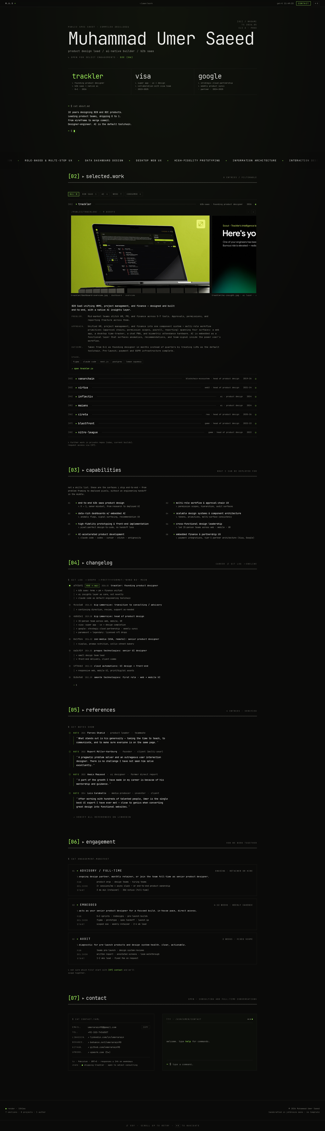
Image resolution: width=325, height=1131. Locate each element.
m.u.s (9, 3)
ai (105, 194)
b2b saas (89, 194)
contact (303, 3)
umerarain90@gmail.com (102, 1027)
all (73, 194)
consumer (134, 194)
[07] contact (115, 970)
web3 (117, 194)
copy (145, 1027)
